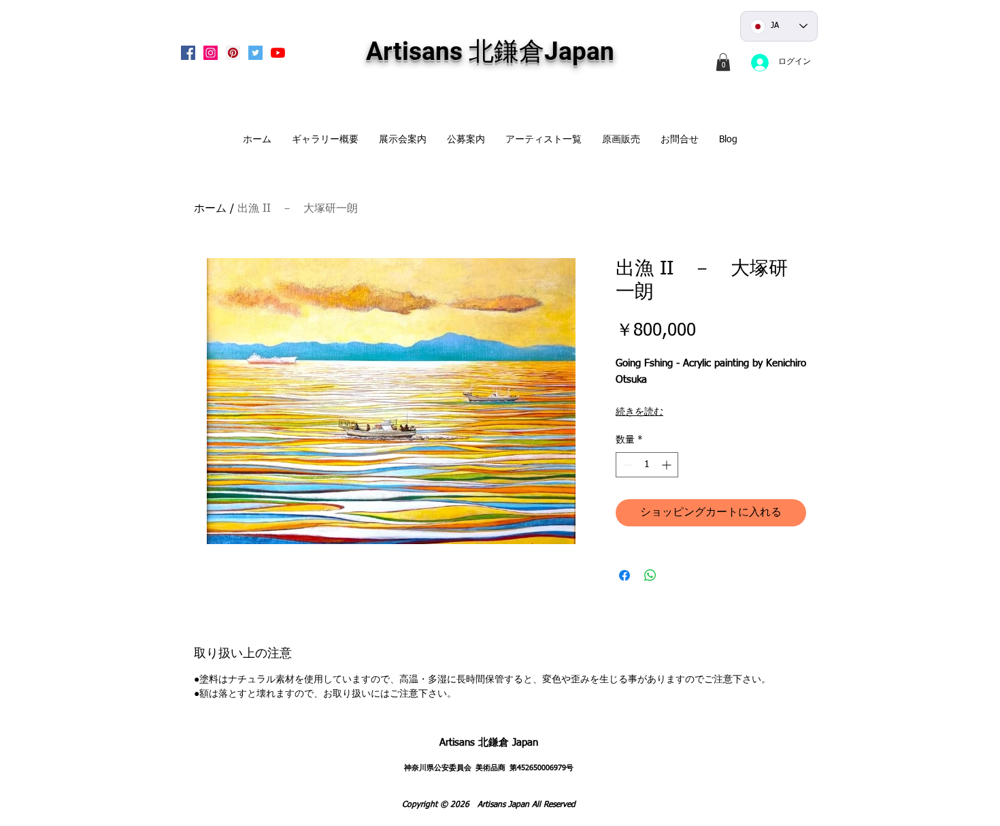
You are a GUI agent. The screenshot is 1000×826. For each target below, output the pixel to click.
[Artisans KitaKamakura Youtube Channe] (278, 53)
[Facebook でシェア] (624, 575)
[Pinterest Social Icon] (233, 53)
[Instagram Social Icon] (210, 53)
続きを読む (639, 412)
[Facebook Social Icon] (188, 53)
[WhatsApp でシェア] (650, 575)
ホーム (210, 209)
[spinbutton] (647, 465)
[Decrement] (626, 465)
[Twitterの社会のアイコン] (255, 53)
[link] (723, 62)
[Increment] (667, 465)
